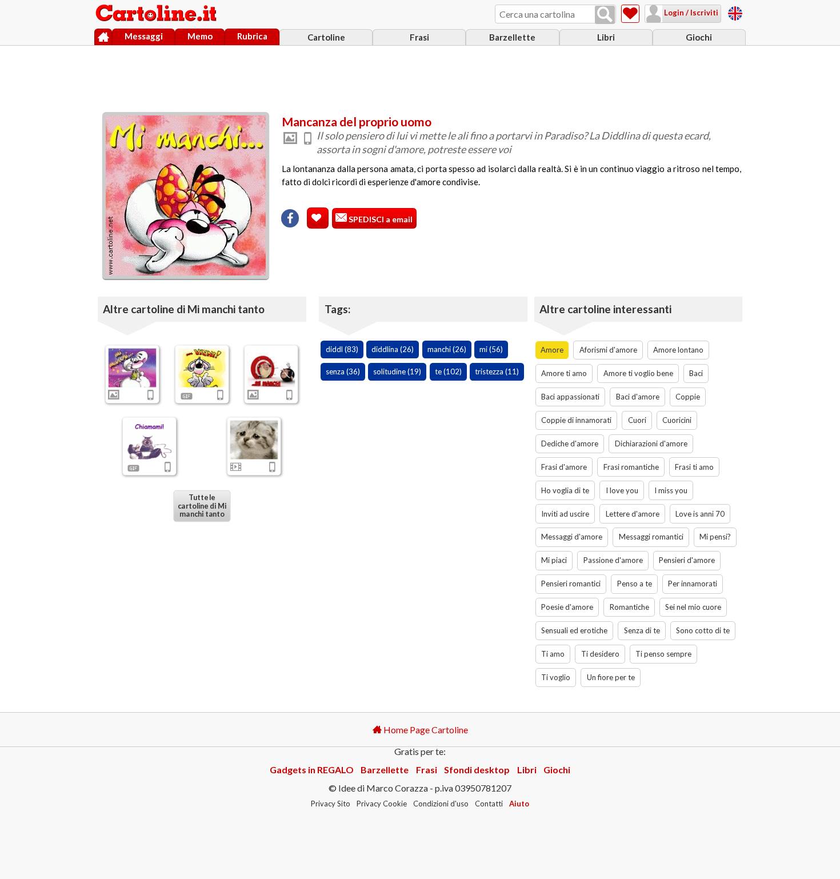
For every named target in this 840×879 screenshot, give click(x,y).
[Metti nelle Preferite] (318, 218)
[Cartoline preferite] (630, 14)
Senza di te (642, 630)
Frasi (419, 37)
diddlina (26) (392, 349)
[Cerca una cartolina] (605, 15)
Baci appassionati (570, 396)
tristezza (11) (497, 371)
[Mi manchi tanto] (133, 367)
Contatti (489, 803)
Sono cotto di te (703, 630)
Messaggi (144, 36)
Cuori (637, 420)
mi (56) (491, 349)
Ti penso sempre (663, 653)
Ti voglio (555, 677)
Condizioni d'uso (441, 803)
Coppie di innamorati (576, 420)
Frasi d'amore (564, 467)
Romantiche (629, 607)
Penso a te (634, 583)
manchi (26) (446, 349)
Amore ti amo (564, 373)
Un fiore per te (611, 677)
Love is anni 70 (700, 513)
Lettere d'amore (632, 513)
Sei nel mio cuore (693, 607)
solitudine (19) (397, 371)
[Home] (103, 37)
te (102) (448, 371)
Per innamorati (692, 583)
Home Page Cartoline (425, 729)
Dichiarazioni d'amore (651, 443)
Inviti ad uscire (565, 513)
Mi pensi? (715, 536)
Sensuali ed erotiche (574, 630)
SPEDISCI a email (380, 219)
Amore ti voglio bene (638, 373)
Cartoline (326, 37)
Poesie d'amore (567, 607)
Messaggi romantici (651, 536)
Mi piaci (554, 560)
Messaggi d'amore (571, 536)
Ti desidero (600, 653)
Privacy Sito (330, 803)
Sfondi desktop (477, 769)
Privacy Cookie (382, 803)
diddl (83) (342, 349)
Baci (696, 373)
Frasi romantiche (631, 467)
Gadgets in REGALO (312, 769)
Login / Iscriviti (690, 12)
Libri (606, 37)
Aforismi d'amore (608, 349)
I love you (622, 490)
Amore (552, 349)
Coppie (687, 396)
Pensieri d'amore (687, 560)
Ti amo (553, 653)
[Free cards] (735, 11)
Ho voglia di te (565, 490)
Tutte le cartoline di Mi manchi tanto (202, 505)
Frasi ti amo (694, 467)
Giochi (699, 37)
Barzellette (512, 37)
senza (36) (343, 371)
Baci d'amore (637, 396)
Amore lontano (678, 349)
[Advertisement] (420, 76)
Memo (200, 36)
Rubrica (252, 36)
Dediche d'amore (569, 443)
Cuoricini (676, 420)
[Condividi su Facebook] (290, 218)
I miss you (670, 490)
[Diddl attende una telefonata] (150, 439)
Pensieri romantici (571, 583)
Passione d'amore (613, 560)
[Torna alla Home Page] (157, 14)
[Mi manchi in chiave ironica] (271, 367)
